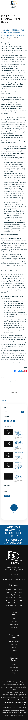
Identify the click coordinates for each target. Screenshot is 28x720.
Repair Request (14, 624)
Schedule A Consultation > (14, 541)
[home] (14, 3)
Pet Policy (14, 650)
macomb (7, 495)
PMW (14, 689)
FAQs (14, 647)
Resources (14, 627)
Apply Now (14, 644)
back (4, 400)
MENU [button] (14, 7)
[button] (5, 421)
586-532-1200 (14, 574)
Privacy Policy (18, 692)
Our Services (14, 667)
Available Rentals (14, 641)
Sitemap (9, 692)
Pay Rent (14, 621)
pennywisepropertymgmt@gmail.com (14, 579)
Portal (14, 618)
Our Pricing (14, 670)
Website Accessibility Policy (14, 715)
